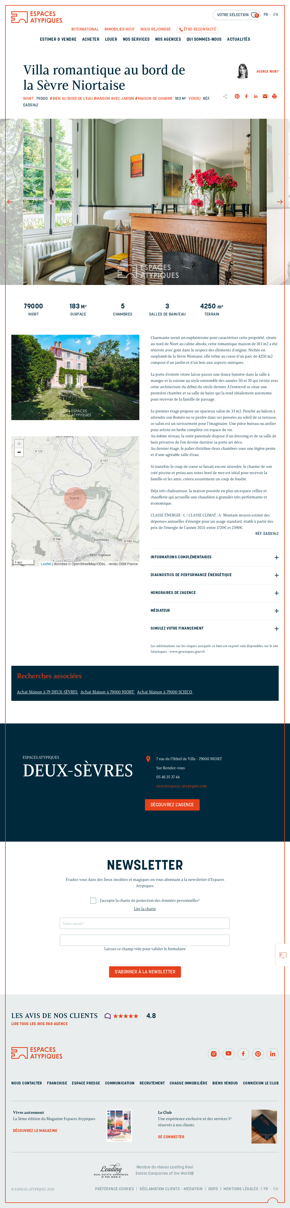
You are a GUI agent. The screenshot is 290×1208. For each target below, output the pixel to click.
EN (275, 15)
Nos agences (168, 40)
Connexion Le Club (261, 1083)
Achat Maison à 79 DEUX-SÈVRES (47, 692)
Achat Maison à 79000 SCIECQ (165, 692)
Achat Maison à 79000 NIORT (107, 692)
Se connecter (171, 1137)
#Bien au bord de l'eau (71, 99)
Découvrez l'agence (172, 805)
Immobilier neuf (120, 29)
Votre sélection (237, 15)
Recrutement (152, 1083)
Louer (111, 40)
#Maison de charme (153, 99)
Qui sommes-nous (204, 40)
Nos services (136, 40)
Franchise (57, 1083)
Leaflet (46, 563)
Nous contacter (26, 1083)
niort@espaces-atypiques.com (181, 786)
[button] (75, 498)
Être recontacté (200, 29)
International (85, 29)
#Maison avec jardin (114, 99)
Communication (120, 1083)
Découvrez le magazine (35, 1131)
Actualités (238, 40)
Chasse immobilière (189, 1083)
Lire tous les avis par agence (39, 1024)
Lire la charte (145, 908)
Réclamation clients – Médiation (171, 1189)
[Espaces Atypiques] (36, 21)
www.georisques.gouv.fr (187, 651)
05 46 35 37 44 (168, 777)
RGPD (213, 1189)
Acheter (90, 40)
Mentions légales (240, 1189)
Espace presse (86, 1083)
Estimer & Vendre (58, 40)
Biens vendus (225, 1083)
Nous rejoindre (155, 29)
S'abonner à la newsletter (145, 972)
